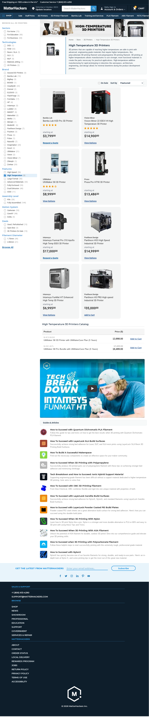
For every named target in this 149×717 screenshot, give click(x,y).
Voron (11, 155)
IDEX (11, 192)
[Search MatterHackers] (94, 8)
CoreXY (12, 213)
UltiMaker (13, 151)
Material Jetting (15, 62)
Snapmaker (14, 145)
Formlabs (13, 99)
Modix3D (12, 125)
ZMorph (12, 161)
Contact (17, 649)
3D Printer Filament (59, 16)
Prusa (11, 135)
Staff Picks (30, 16)
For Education (15, 35)
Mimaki (12, 122)
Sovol (11, 148)
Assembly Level (10, 196)
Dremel (11, 89)
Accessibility (19, 681)
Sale (20, 16)
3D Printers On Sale (17, 231)
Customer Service (48, 2)
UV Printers (13, 65)
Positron (12, 132)
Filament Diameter (12, 235)
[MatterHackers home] (15, 8)
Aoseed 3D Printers (16, 73)
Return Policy (20, 669)
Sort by (113, 83)
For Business (14, 38)
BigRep (11, 79)
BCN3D (11, 83)
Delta (11, 217)
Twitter (65, 576)
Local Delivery (21, 657)
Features (7, 169)
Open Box (12, 228)
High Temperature (16, 175)
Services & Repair (22, 635)
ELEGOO (12, 92)
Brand (5, 69)
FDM (11, 49)
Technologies (9, 42)
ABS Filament (128, 16)
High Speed (14, 172)
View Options (90, 143)
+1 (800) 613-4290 (64, 2)
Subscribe (123, 568)
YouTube (88, 576)
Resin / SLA (13, 52)
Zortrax (12, 164)
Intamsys (12, 105)
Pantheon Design (16, 128)
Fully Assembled (16, 203)
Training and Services (94, 16)
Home (71, 40)
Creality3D (13, 86)
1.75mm (12, 239)
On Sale (104, 83)
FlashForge (13, 96)
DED (10, 45)
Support (17, 627)
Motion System (10, 207)
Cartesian (13, 210)
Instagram (71, 576)
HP (10, 102)
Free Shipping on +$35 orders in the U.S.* (20, 2)
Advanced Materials (17, 182)
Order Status (20, 653)
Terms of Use (19, 677)
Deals (5, 221)
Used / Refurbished (17, 224)
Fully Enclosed (15, 185)
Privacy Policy (20, 673)
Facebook (60, 576)
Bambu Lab (76, 16)
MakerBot (12, 115)
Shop (15, 606)
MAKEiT (12, 112)
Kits (11, 199)
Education (18, 623)
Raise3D (12, 141)
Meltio (11, 119)
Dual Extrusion (15, 188)
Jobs (14, 665)
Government (19, 631)
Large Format (14, 179)
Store (78, 40)
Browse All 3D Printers (14, 23)
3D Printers (43, 16)
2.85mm (12, 242)
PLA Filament (112, 16)
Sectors (6, 28)
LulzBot (12, 109)
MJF (10, 59)
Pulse (11, 138)
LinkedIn (77, 576)
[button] (45, 8)
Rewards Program (23, 661)
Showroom (18, 615)
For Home (13, 31)
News (15, 610)
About (15, 645)
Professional (20, 619)
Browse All (7, 247)
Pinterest (82, 576)
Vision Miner (14, 158)
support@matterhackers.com (30, 596)
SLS (10, 55)
